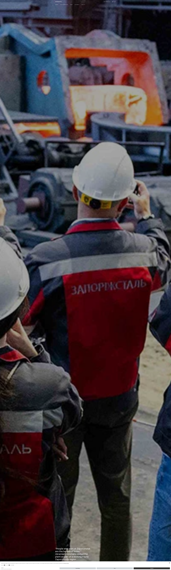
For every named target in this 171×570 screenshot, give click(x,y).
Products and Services (64, 4)
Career (71, 4)
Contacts (83, 4)
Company (56, 4)
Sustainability (77, 4)
